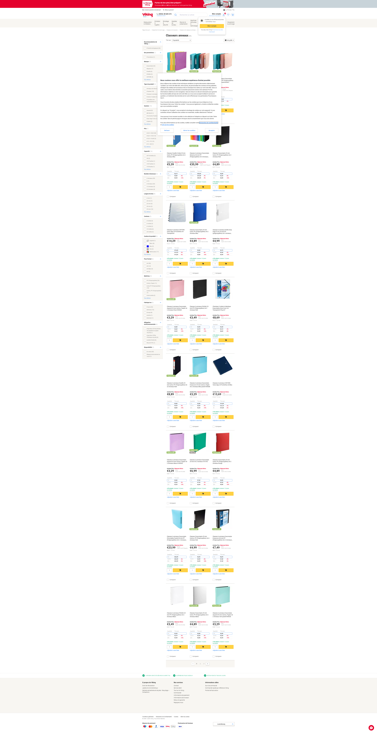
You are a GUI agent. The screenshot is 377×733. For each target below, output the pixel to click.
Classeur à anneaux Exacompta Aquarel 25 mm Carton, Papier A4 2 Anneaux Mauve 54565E (177, 461)
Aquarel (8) (150, 110)
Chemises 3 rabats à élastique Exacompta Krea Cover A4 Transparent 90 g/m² (222, 308)
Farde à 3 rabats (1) (152, 97)
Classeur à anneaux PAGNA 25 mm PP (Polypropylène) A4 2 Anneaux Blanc (176, 614)
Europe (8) (149, 312)
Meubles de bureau (174, 23)
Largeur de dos (149, 194)
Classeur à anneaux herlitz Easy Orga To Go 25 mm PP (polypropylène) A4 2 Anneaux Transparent (222, 231)
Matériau (148, 276)
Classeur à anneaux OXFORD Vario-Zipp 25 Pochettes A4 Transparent (176, 231)
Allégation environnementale (151, 323)
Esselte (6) (149, 71)
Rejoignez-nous (178, 702)
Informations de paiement (181, 695)
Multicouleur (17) (154, 251)
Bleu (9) (151, 246)
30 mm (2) (149, 206)
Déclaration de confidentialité (208, 122)
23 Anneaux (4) (151, 189)
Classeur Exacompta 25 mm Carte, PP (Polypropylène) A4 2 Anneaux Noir (222, 154)
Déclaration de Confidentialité (164, 716)
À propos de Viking (149, 682)
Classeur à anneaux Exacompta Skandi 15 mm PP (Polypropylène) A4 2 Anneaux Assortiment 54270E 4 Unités (223, 80)
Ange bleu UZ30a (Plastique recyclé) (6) (152, 336)
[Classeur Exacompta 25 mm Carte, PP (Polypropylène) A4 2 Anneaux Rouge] (223, 442)
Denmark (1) (150, 318)
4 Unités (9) (150, 221)
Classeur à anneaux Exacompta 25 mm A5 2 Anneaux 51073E (199, 460)
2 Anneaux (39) (151, 178)
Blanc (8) (151, 243)
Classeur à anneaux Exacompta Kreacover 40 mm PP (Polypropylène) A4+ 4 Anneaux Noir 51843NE (222, 538)
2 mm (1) (149, 198)
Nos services (178, 682)
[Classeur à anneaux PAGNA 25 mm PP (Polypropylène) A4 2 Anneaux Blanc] (177, 596)
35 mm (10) (150, 209)
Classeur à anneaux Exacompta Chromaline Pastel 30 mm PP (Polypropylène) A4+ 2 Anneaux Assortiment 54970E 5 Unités (176, 538)
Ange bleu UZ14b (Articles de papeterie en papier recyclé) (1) (154, 330)
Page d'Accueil (146, 30)
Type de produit (150, 84)
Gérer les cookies (185, 716)
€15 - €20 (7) (150, 144)
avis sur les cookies (168, 125)
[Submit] (175, 15)
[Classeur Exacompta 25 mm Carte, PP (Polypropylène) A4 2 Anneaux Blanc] (200, 596)
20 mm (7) (149, 201)
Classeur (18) (150, 91)
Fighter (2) (149, 121)
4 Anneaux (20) (151, 184)
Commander (177, 693)
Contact (176, 685)
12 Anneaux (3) (151, 186)
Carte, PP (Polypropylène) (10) (153, 287)
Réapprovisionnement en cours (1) (153, 355)
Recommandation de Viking (150, 43)
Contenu (147, 216)
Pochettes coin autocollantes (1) (151, 100)
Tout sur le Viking (179, 690)
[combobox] (190, 15)
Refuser (167, 130)
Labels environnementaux (150, 688)
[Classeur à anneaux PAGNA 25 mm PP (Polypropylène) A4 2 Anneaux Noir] (200, 289)
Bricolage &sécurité (166, 23)
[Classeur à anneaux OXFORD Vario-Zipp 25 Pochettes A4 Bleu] (223, 366)
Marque (147, 61)
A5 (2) (148, 271)
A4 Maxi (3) (150, 269)
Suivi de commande (211, 685)
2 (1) (148, 181)
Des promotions (150, 52)
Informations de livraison (181, 697)
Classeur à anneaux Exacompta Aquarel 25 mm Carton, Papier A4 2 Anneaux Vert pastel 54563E (223, 614)
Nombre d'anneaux (151, 174)
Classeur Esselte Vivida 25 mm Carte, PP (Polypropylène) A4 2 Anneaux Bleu (176, 154)
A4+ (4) (149, 266)
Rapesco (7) (150, 68)
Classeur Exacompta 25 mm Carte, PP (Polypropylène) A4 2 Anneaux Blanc (199, 614)
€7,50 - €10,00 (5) (151, 138)
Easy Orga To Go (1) (152, 118)
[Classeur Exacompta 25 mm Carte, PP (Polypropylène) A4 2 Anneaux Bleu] (200, 212)
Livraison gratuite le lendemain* (152, 10)
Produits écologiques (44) (153, 48)
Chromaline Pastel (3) (152, 116)
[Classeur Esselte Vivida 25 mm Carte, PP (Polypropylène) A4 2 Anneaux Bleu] (177, 136)
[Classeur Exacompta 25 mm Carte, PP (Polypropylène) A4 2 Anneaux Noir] (223, 136)
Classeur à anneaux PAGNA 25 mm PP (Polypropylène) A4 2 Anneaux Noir (199, 308)
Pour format (149, 259)
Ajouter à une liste (173, 190)
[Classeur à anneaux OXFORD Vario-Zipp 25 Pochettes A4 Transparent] (177, 212)
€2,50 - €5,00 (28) (151, 133)
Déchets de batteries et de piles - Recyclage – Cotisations (155, 691)
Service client (178, 688)
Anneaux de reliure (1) (152, 88)
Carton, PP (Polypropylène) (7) (154, 291)
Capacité (148, 151)
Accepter (212, 130)
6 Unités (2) (150, 226)
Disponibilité (149, 347)
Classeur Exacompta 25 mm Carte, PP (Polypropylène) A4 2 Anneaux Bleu (199, 231)
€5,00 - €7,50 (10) (151, 136)
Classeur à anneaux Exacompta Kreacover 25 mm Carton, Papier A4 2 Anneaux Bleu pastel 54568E (200, 384)
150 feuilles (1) (151, 166)
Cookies (176, 716)
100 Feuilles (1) (151, 161)
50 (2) (148, 158)
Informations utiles (212, 682)
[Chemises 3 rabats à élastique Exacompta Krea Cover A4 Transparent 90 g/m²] (223, 289)
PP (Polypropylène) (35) (153, 280)
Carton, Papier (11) (152, 283)
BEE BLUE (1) (150, 113)
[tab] (157, 687)
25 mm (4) (149, 203)
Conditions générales (148, 716)
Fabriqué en (149, 302)
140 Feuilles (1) (151, 164)
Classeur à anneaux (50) (153, 94)
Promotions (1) (151, 57)
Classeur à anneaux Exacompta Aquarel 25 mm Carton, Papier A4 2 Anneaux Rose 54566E (177, 308)
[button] (371, 728)
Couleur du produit (151, 236)
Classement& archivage (231, 23)
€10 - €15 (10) (150, 141)
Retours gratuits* (169, 10)
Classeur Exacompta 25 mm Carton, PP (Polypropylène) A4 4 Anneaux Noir (199, 538)
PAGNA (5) (149, 74)
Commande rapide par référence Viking (217, 688)
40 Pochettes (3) (151, 155)
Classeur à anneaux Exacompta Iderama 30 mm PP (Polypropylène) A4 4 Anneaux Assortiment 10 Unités (199, 155)
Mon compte (212, 26)
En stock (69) (150, 351)
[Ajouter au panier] (226, 110)
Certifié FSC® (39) (151, 340)
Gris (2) (151, 249)
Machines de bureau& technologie (194, 23)
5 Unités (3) (150, 223)
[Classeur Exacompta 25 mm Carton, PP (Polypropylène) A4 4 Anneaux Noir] (200, 519)
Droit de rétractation (148, 685)
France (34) (150, 307)
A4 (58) (149, 263)
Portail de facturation (211, 690)
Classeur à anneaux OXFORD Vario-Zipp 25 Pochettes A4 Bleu (222, 384)
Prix (146, 128)
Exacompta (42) (151, 66)
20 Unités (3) (150, 232)
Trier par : (169, 40)
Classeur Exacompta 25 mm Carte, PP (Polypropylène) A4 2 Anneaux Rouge (222, 461)
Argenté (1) (152, 240)
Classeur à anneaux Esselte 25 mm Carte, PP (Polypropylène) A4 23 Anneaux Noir (177, 384)
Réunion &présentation (184, 23)
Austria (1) (149, 315)
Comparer (218, 120)
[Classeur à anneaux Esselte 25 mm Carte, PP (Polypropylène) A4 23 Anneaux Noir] (177, 366)
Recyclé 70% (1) (151, 343)
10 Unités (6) (150, 229)
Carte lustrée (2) (151, 295)
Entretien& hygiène (157, 23)
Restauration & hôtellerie (148, 23)
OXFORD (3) (150, 77)
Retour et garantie (179, 700)
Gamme (148, 106)
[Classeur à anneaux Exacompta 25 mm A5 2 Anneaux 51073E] (200, 442)
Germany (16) (150, 309)
